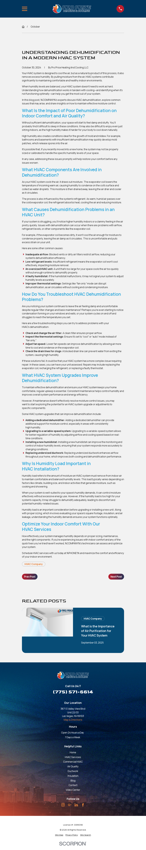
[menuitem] (59, 834)
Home (73, 752)
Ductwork (73, 771)
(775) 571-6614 (73, 692)
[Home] (72, 8)
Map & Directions (73, 719)
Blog (73, 780)
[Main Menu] (24, 8)
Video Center (73, 789)
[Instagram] (63, 805)
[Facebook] (83, 805)
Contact (73, 785)
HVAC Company (34, 564)
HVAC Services (73, 757)
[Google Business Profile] (69, 805)
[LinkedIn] (76, 805)
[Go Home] (23, 27)
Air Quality (73, 766)
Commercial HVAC (73, 761)
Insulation (73, 775)
